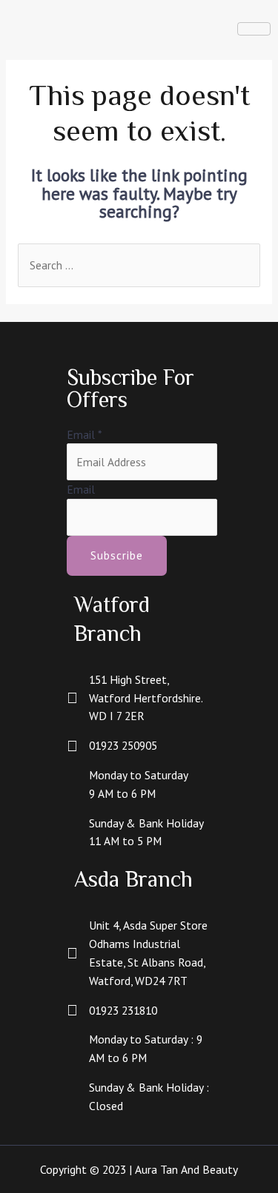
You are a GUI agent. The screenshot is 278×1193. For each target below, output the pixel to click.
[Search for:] (139, 265)
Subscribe (116, 555)
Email (84, 434)
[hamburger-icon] (254, 29)
